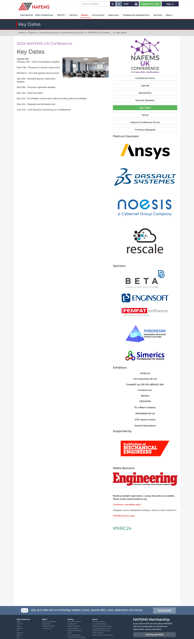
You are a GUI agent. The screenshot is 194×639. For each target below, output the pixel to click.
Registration (46, 624)
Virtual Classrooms (73, 626)
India (18, 626)
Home (21, 32)
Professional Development (136, 15)
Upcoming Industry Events (101, 628)
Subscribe (164, 610)
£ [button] (120, 4)
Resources (113, 15)
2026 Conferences (44, 15)
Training (73, 15)
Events (84, 15)
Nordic (19, 635)
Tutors (69, 633)
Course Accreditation (74, 630)
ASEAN (19, 628)
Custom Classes (73, 628)
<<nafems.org (47, 628)
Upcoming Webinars (99, 624)
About (169, 15)
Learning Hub (72, 624)
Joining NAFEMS (154, 634)
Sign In (170, 4)
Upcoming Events (48, 32)
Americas (20, 633)
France (19, 624)
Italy (18, 637)
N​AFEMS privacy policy (124, 515)
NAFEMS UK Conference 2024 (104, 32)
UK (18, 630)
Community (98, 15)
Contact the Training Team (76, 637)
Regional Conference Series (102, 626)
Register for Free (150, 4)
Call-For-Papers (98, 633)
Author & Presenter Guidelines (102, 635)
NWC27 (61, 15)
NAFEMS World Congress (101, 630)
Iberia (19, 621)
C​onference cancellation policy (127, 504)
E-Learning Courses (74, 621)
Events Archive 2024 (73, 32)
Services (157, 15)
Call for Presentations (49, 621)
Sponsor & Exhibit (48, 626)
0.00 (126, 4)
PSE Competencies (74, 635)
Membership (26, 15)
